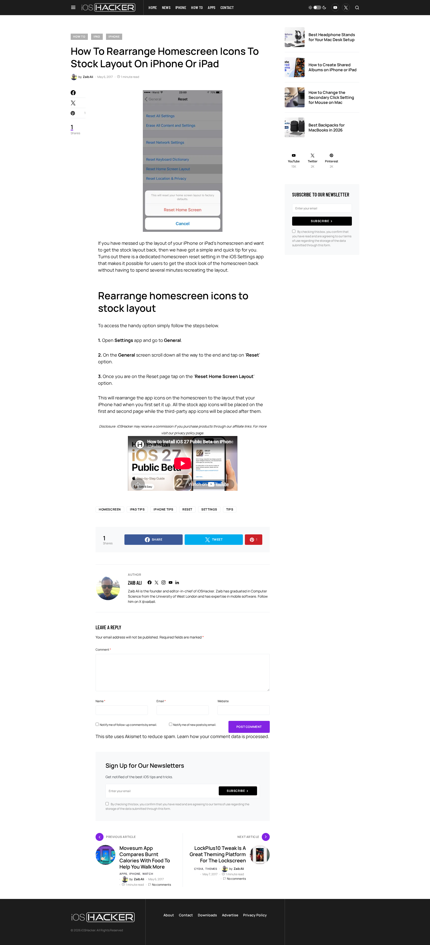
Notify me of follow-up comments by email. (128, 725)
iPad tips (137, 509)
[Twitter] (346, 7)
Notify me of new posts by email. (194, 725)
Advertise (230, 915)
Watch (147, 874)
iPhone (114, 36)
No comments (161, 884)
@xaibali (148, 601)
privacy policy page (188, 433)
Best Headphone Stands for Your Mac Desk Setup (332, 37)
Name (100, 701)
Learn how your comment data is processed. (223, 736)
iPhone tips (163, 509)
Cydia (198, 869)
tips (229, 509)
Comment (103, 649)
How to (79, 36)
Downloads (207, 915)
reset (187, 509)
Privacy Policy (255, 915)
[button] (73, 7)
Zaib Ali (135, 583)
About (168, 915)
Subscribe (236, 791)
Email (161, 701)
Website (223, 701)
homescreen (110, 509)
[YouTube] (335, 7)
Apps (123, 874)
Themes (211, 869)
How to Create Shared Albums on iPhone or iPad (333, 67)
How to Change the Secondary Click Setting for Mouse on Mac (331, 97)
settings (209, 509)
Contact (186, 915)
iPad (97, 36)
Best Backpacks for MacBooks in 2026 (327, 127)
